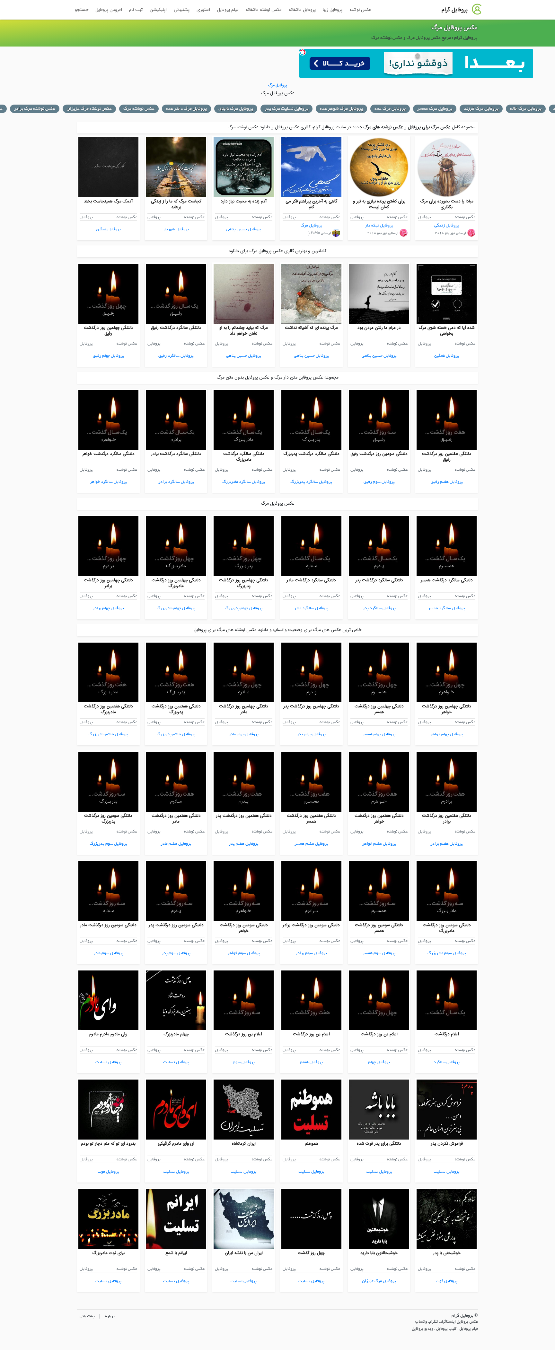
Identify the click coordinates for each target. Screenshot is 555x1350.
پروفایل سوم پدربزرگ (108, 843)
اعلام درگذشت (447, 1034)
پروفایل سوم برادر (311, 953)
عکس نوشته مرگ (138, 108)
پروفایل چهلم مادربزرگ (176, 608)
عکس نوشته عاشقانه (264, 10)
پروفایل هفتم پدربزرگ (176, 734)
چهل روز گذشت (311, 1253)
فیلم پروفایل (228, 10)
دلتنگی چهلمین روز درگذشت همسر (379, 709)
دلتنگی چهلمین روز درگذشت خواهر (446, 709)
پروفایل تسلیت (176, 1062)
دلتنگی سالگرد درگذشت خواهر (108, 453)
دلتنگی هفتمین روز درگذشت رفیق (446, 456)
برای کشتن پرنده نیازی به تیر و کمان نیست (379, 204)
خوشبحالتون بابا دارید (379, 1253)
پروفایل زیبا (332, 10)
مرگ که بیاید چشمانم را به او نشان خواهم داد (243, 330)
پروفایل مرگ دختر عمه (186, 108)
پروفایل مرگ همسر (434, 108)
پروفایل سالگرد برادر (176, 481)
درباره (110, 1316)
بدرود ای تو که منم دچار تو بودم (108, 1143)
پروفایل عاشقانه (302, 10)
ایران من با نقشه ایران (244, 1253)
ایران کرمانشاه (244, 1143)
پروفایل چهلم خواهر (446, 734)
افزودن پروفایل (108, 10)
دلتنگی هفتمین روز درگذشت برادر (446, 818)
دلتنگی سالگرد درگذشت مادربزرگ (243, 456)
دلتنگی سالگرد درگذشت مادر (311, 580)
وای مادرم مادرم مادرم (108, 1034)
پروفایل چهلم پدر (311, 734)
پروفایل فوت (108, 1171)
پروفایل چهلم (379, 1062)
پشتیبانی (181, 10)
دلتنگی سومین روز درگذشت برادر (311, 925)
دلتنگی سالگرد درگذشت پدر (379, 580)
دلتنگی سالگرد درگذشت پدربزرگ (311, 453)
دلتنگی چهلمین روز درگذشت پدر (311, 706)
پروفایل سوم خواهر (243, 953)
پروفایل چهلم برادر (108, 608)
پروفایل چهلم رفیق (108, 355)
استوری (203, 10)
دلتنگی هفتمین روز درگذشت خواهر (379, 818)
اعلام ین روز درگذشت (379, 1034)
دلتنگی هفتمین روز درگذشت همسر (311, 818)
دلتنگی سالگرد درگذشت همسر (447, 580)
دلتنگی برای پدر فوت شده (379, 1143)
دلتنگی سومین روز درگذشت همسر (379, 928)
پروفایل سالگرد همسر (446, 608)
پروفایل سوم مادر (108, 953)
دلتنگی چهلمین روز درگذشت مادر (243, 709)
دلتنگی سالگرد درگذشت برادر (176, 453)
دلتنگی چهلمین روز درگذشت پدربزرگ (243, 583)
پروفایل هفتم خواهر (379, 843)
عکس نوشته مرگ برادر (34, 108)
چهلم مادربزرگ (176, 1034)
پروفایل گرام (455, 9)
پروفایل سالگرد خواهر (108, 481)
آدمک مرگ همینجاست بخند (108, 201)
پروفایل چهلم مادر (244, 734)
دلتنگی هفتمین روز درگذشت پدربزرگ (176, 709)
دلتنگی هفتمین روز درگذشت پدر (244, 815)
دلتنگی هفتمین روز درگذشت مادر (176, 818)
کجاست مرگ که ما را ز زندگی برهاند (176, 204)
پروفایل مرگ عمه (390, 108)
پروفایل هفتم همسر (311, 843)
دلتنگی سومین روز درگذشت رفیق (379, 453)
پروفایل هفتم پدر (244, 843)
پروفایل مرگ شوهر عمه (341, 108)
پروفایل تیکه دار (379, 225)
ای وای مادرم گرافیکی (176, 1143)
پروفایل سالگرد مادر (311, 608)
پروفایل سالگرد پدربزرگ (311, 481)
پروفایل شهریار (176, 229)
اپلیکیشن (158, 10)
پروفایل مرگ (311, 225)
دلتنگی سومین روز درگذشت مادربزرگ (447, 928)
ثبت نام (136, 10)
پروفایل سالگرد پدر (379, 608)
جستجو (81, 10)
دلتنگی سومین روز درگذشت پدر (176, 925)
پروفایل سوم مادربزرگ (446, 953)
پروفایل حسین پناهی (243, 229)
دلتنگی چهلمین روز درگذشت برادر (108, 583)
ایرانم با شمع (176, 1253)
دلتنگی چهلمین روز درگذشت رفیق (108, 330)
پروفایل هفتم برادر (446, 843)
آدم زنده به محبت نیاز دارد (244, 201)
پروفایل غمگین (108, 229)
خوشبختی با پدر (447, 1253)
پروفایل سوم (244, 1062)
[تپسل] (302, 52)
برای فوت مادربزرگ (108, 1253)
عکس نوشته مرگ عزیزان (89, 108)
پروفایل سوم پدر (176, 953)
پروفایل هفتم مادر (176, 843)
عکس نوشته (360, 10)
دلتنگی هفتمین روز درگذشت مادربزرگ (108, 709)
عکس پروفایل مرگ (454, 28)
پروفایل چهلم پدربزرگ (243, 608)
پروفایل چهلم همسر (379, 734)
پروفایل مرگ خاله (526, 108)
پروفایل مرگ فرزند (481, 108)
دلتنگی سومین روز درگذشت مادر (108, 925)
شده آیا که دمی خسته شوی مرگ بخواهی (446, 330)
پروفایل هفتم (311, 1062)
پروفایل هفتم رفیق (447, 481)
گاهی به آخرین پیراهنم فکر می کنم (311, 204)
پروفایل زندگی (446, 225)
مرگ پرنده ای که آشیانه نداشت (311, 327)
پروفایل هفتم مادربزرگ (108, 734)
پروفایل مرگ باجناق (235, 108)
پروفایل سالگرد (447, 1062)
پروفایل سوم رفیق (379, 481)
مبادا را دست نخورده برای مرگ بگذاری (446, 204)
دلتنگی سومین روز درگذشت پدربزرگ (108, 818)
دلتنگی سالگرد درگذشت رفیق (176, 327)
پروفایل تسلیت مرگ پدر (286, 108)
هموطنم (311, 1143)
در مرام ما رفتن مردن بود (379, 327)
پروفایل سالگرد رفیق (176, 355)
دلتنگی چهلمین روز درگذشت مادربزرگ (176, 583)
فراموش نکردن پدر (447, 1143)
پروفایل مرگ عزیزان (379, 1280)
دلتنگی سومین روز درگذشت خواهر (244, 928)
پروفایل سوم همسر (379, 953)
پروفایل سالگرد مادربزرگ (243, 481)
